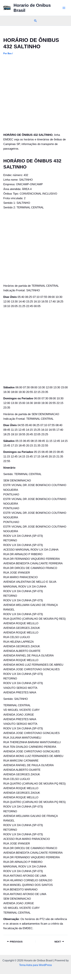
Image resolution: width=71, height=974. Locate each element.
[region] (35, 946)
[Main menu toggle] (64, 8)
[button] (35, 21)
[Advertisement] (35, 96)
